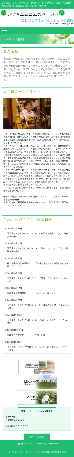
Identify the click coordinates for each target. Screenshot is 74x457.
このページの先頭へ (37, 437)
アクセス (37, 397)
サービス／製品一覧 (37, 367)
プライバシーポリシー (22, 452)
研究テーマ (37, 382)
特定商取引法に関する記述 (53, 452)
